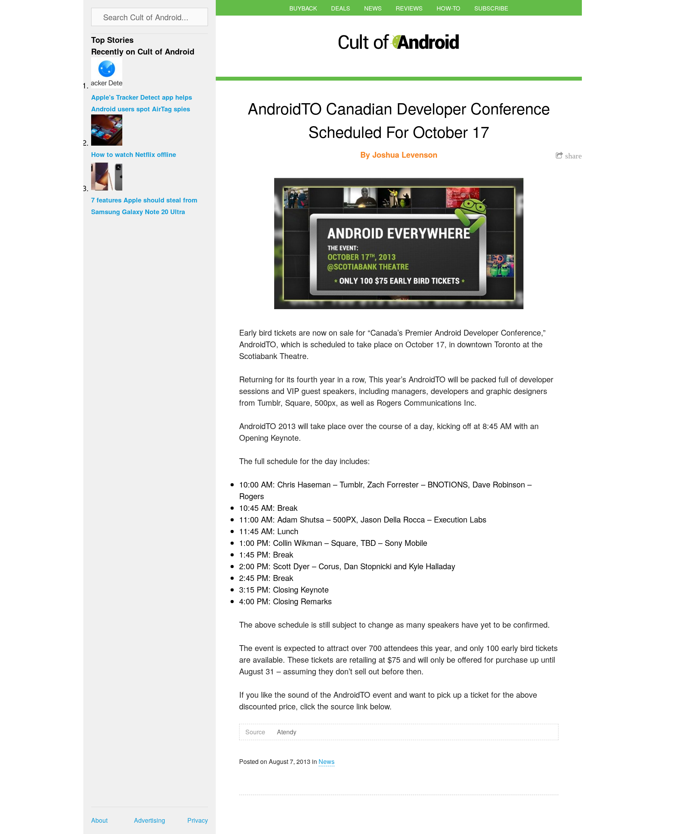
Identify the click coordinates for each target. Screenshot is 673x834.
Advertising (149, 820)
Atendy (286, 731)
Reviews (409, 8)
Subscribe (491, 8)
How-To (448, 8)
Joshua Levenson (404, 154)
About (99, 820)
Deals (340, 8)
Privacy (197, 820)
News (373, 8)
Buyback (303, 8)
